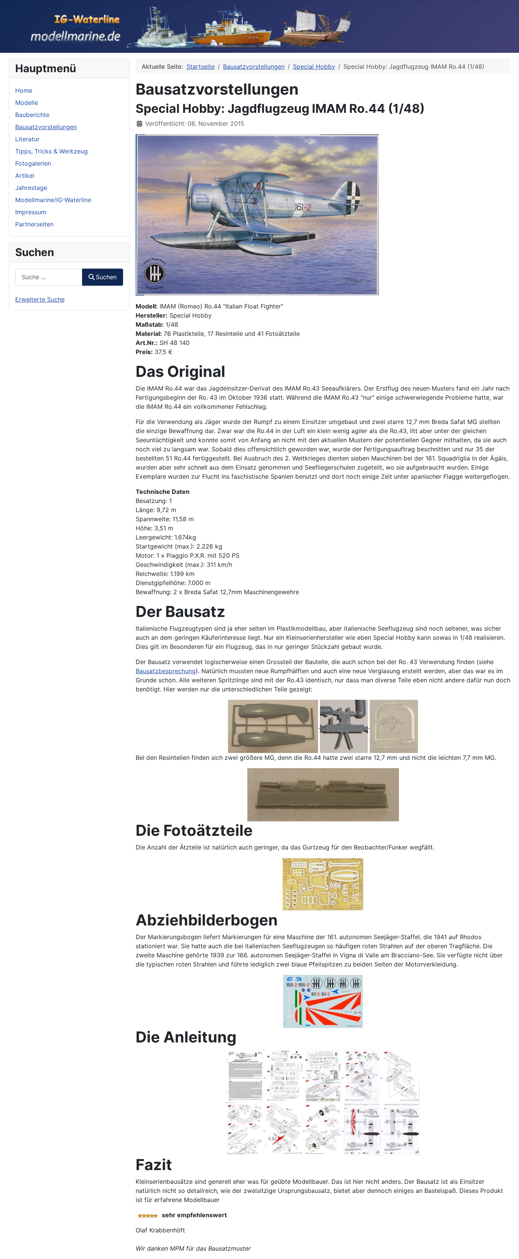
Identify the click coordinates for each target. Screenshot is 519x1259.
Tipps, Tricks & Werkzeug (51, 151)
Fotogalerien (33, 163)
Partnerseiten (34, 224)
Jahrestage (31, 187)
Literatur (27, 139)
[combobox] (48, 277)
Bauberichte (32, 115)
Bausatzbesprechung (166, 671)
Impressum (30, 212)
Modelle (26, 102)
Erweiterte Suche (40, 299)
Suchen (106, 277)
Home (23, 90)
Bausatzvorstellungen (46, 127)
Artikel (24, 175)
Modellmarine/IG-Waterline (53, 200)
